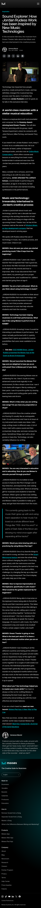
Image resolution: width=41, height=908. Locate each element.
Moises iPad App (7, 841)
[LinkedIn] (18, 56)
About (4, 851)
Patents (4, 889)
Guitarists (5, 796)
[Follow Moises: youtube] (9, 896)
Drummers (5, 784)
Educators (5, 803)
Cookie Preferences (7, 900)
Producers (5, 799)
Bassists (4, 792)
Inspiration (5, 11)
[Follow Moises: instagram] (2, 896)
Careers (4, 866)
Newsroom (5, 859)
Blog (3, 855)
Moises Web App (7, 838)
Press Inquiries (7, 885)
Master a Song (6, 820)
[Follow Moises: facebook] (20, 896)
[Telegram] (9, 56)
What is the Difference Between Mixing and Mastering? (20, 824)
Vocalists (5, 788)
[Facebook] (22, 56)
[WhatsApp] (4, 56)
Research (5, 862)
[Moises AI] (3, 4)
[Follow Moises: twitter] (16, 896)
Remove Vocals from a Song (11, 813)
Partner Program (7, 870)
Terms (4, 877)
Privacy (4, 874)
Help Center (6, 881)
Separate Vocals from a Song (12, 817)
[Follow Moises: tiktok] (6, 896)
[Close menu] (38, 3)
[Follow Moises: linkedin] (13, 896)
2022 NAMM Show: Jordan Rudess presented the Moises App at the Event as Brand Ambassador (18, 353)
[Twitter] (13, 56)
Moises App (6, 834)
